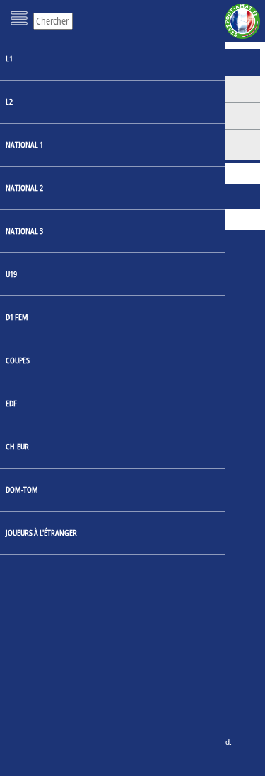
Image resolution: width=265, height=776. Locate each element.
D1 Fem (17, 317)
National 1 (24, 144)
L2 (9, 101)
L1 (9, 58)
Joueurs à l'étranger (41, 532)
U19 (11, 274)
